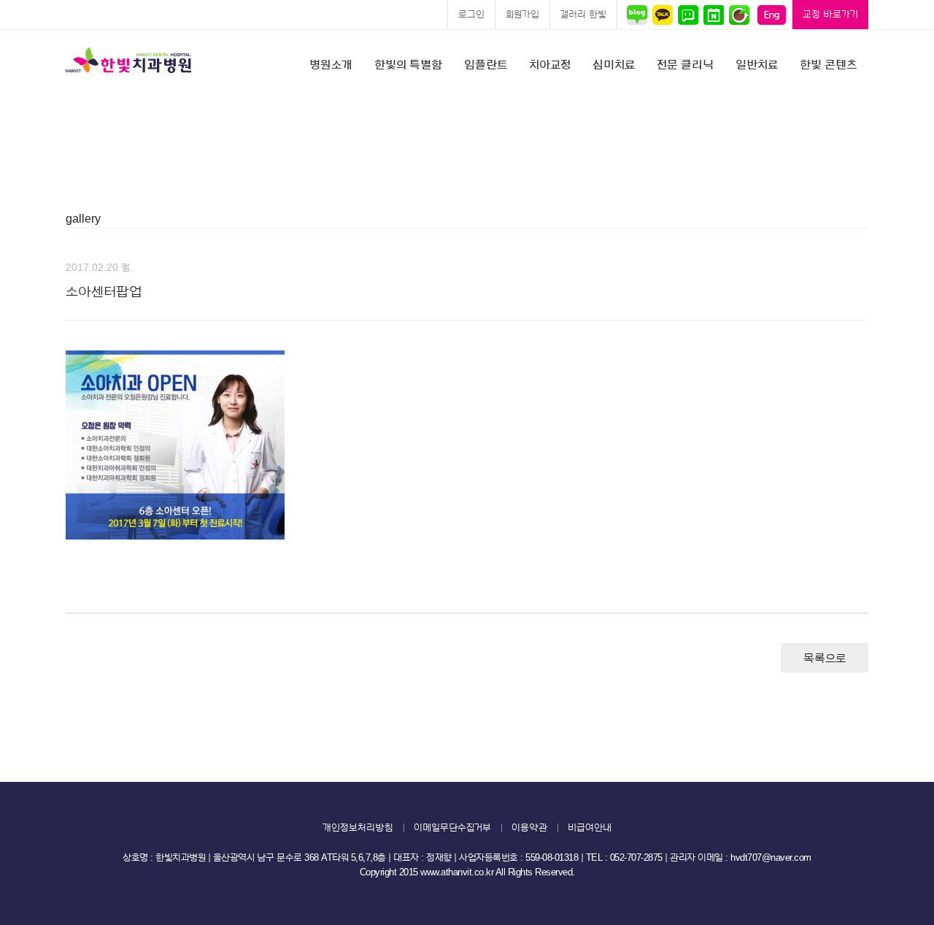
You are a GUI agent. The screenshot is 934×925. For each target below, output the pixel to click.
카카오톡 (662, 14)
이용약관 (529, 827)
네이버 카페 (739, 14)
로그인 (471, 14)
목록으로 (824, 658)
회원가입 (522, 14)
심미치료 (614, 65)
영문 (772, 14)
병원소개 (330, 65)
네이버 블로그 (639, 14)
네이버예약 (713, 14)
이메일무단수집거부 (452, 827)
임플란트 (485, 65)
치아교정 (550, 65)
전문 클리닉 (685, 65)
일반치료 (757, 65)
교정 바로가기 (830, 14)
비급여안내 (589, 827)
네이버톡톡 (687, 14)
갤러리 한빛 (583, 14)
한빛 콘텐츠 (828, 65)
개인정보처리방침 (358, 827)
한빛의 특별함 (408, 65)
